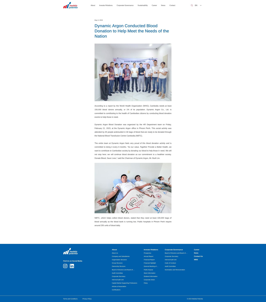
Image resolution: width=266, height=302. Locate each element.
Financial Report (149, 259)
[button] (192, 5)
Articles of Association (119, 286)
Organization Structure (119, 259)
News (196, 253)
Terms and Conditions (70, 299)
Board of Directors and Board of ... (176, 253)
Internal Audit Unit (170, 259)
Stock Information (149, 273)
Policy (146, 283)
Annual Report (148, 256)
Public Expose (148, 270)
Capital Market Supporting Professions (124, 283)
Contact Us (198, 256)
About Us (115, 253)
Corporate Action (149, 280)
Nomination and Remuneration (175, 270)
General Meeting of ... (151, 266)
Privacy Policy (87, 299)
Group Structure (117, 263)
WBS (196, 259)
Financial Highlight (150, 263)
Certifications (116, 290)
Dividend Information (150, 276)
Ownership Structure (118, 266)
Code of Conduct (170, 263)
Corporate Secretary (171, 256)
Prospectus (147, 253)
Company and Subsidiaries (121, 256)
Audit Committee (170, 266)
